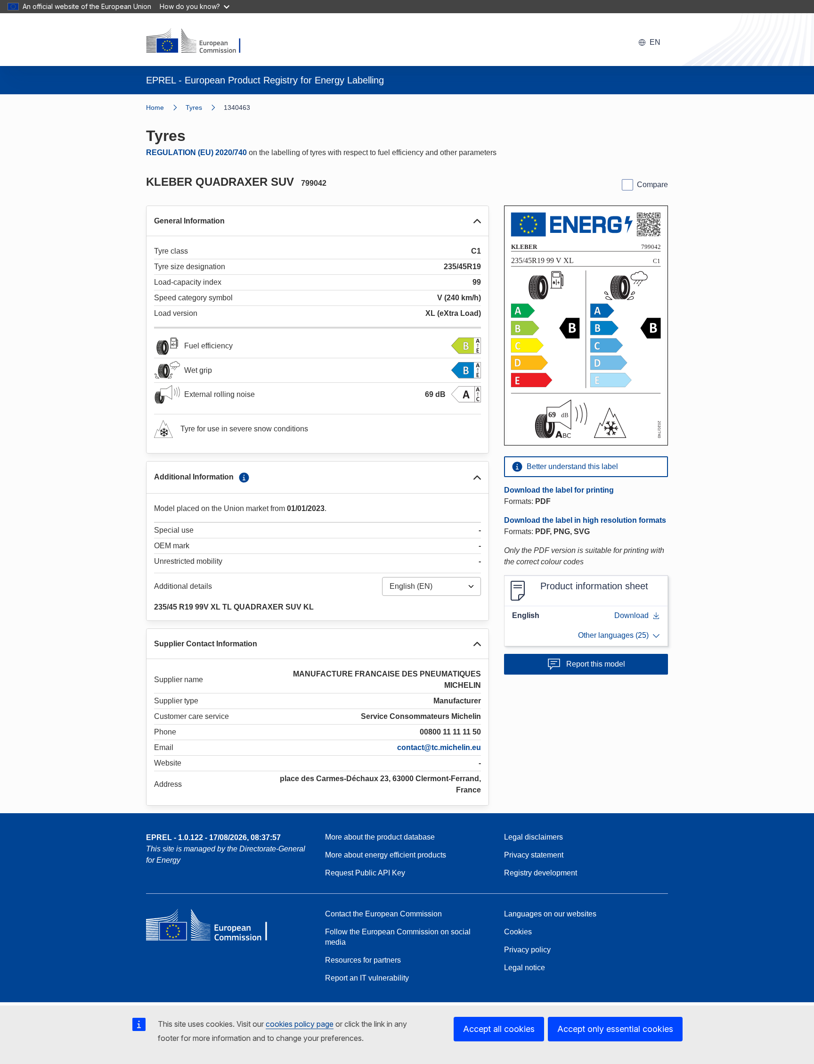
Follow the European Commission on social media (398, 937)
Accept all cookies (499, 1029)
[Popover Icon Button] (244, 477)
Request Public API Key (365, 873)
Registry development (540, 873)
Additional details (183, 586)
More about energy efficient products (385, 855)
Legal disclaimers (533, 837)
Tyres (194, 107)
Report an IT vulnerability (367, 978)
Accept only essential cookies (615, 1029)
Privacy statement (533, 855)
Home (155, 107)
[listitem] (205, 107)
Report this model (595, 664)
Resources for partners (363, 960)
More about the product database (380, 837)
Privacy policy (527, 950)
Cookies (518, 932)
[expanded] (477, 221)
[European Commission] (199, 41)
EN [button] (655, 42)
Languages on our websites (550, 914)
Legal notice (524, 968)
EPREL (213, 837)
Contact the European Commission (383, 914)
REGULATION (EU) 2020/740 (196, 152)
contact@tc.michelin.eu (439, 747)
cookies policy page (300, 1024)
